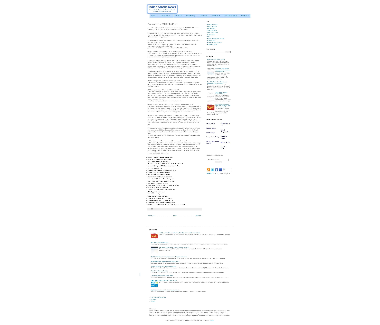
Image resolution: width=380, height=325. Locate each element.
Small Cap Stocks (212, 30)
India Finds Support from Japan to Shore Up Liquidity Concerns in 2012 (222, 70)
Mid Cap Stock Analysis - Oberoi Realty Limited (163, 266)
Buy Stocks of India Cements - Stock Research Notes (165, 290)
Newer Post (151, 215)
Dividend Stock (211, 40)
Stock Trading (190, 15)
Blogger (212, 320)
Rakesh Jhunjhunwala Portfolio (215, 38)
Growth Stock (216, 15)
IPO (208, 36)
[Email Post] (152, 209)
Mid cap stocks (211, 28)
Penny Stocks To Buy (230, 15)
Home (153, 15)
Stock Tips (178, 15)
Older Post (198, 215)
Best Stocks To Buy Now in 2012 (216, 59)
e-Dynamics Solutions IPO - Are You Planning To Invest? (174, 247)
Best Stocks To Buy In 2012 (214, 42)
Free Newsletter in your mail (158, 297)
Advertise (153, 299)
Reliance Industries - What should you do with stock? (165, 261)
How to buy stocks (212, 44)
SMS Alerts (209, 173)
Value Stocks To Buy (212, 32)
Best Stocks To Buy (212, 24)
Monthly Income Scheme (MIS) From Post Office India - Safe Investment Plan (222, 106)
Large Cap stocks (212, 26)
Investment (203, 15)
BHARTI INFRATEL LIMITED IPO (168, 280)
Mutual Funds (245, 15)
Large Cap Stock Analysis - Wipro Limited (162, 275)
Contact (153, 301)
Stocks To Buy (165, 15)
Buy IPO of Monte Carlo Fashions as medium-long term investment (217, 82)
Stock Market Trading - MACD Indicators (221, 93)
